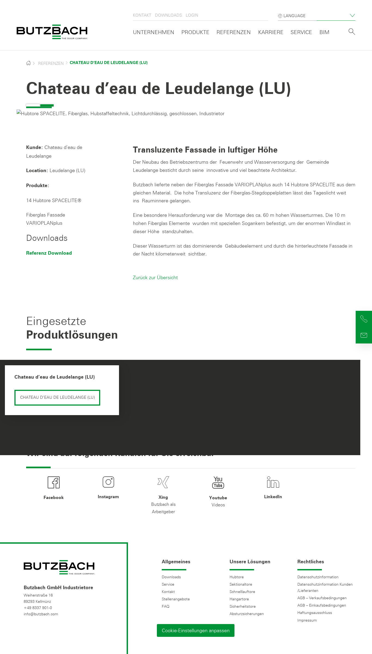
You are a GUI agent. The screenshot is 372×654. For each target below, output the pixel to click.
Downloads (168, 15)
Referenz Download (49, 253)
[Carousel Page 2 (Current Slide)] (47, 105)
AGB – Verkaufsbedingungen (322, 597)
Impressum (307, 620)
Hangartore (239, 599)
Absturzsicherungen (247, 613)
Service (301, 32)
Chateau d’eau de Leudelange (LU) (54, 377)
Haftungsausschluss (314, 612)
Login (192, 15)
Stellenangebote (176, 599)
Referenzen (234, 32)
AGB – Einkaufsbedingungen (321, 605)
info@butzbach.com (41, 614)
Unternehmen (153, 32)
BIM (324, 32)
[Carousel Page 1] (32, 105)
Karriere (270, 32)
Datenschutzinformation (318, 576)
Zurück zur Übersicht (155, 277)
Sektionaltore (241, 584)
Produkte (195, 32)
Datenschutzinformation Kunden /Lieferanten (325, 587)
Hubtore (237, 576)
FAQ (165, 606)
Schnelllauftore (242, 591)
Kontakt (142, 15)
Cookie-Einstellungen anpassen (196, 630)
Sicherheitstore (243, 606)
